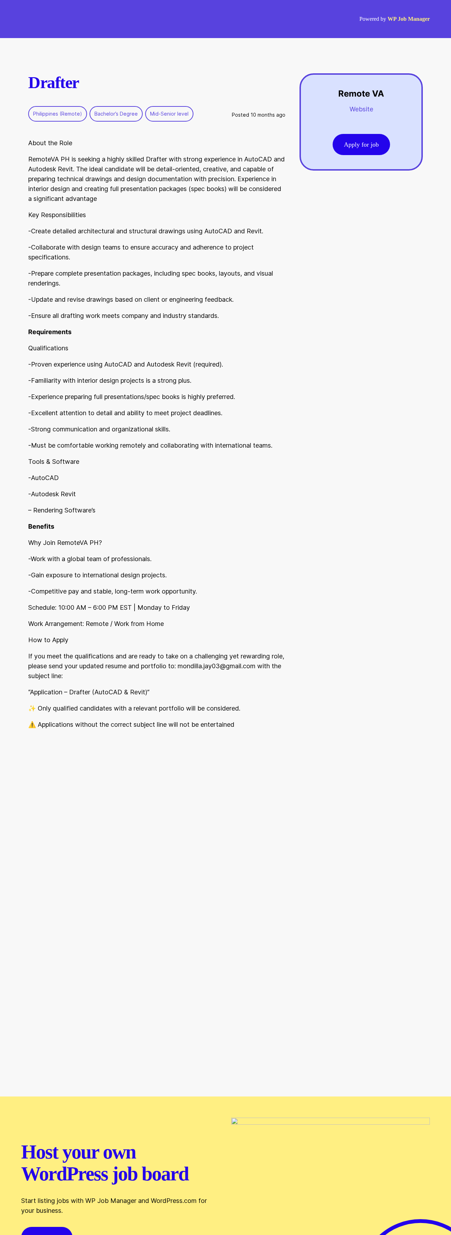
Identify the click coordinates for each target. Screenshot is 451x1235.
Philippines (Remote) (57, 114)
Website (361, 109)
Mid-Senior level (169, 114)
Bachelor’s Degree (116, 114)
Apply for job (361, 144)
